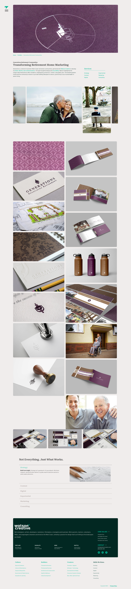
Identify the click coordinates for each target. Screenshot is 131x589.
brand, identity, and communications (25, 70)
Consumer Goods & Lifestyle (74, 573)
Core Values (102, 531)
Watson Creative (65, 68)
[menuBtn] (6, 10)
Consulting (101, 77)
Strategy (86, 73)
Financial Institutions (46, 565)
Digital (86, 77)
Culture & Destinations (20, 568)
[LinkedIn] (99, 552)
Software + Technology (72, 568)
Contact (101, 545)
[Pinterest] (106, 552)
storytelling (56, 70)
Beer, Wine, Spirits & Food (73, 575)
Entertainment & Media (72, 570)
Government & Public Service (22, 573)
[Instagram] (103, 552)
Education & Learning (20, 575)
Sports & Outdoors (19, 565)
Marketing (101, 75)
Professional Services (46, 568)
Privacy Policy (113, 585)
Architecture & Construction (48, 570)
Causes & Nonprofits (20, 570)
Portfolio (20, 55)
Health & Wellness (45, 573)
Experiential (102, 73)
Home (14, 55)
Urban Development (46, 575)
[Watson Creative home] (6, 7)
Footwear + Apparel (71, 565)
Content (86, 75)
